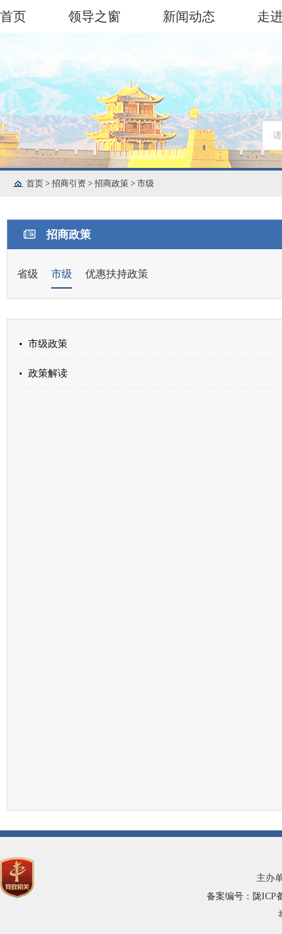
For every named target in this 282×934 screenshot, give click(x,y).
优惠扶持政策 (116, 273)
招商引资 (73, 183)
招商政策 (115, 183)
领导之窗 (94, 16)
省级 (27, 273)
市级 (145, 183)
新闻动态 (189, 16)
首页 (13, 16)
